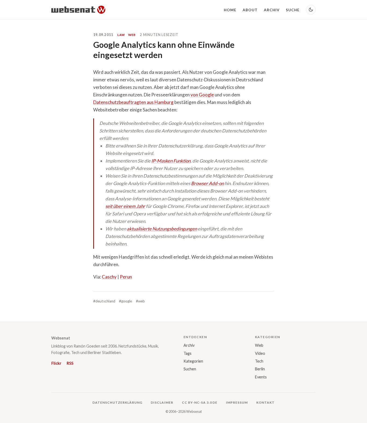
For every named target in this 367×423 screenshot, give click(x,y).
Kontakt (265, 402)
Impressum (237, 402)
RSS (70, 363)
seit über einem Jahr (125, 206)
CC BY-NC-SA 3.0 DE (199, 402)
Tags (188, 353)
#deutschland (104, 301)
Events (261, 377)
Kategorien (193, 361)
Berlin (260, 369)
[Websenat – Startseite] (78, 10)
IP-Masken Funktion (170, 161)
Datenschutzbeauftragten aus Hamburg (133, 102)
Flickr (56, 363)
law (121, 35)
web (132, 35)
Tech (259, 361)
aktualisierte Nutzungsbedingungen (162, 229)
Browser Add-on (207, 183)
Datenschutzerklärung (117, 402)
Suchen (190, 369)
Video (260, 353)
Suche (293, 10)
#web (140, 301)
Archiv (272, 10)
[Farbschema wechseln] (311, 10)
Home (230, 10)
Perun (126, 277)
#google (125, 301)
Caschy (109, 277)
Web (259, 345)
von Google (202, 94)
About (250, 10)
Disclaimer (162, 402)
